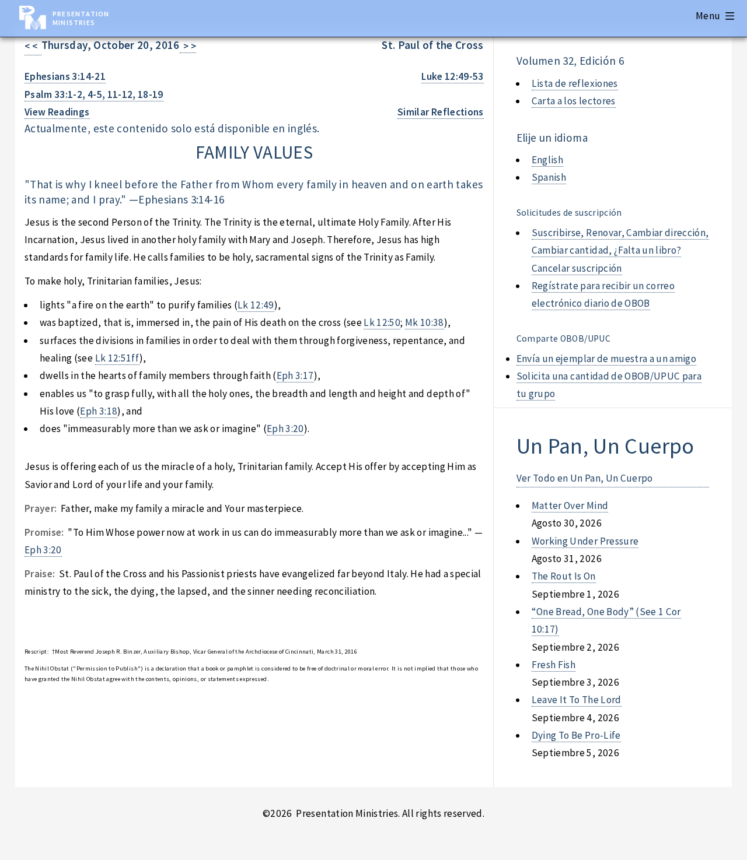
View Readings (57, 112)
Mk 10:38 (424, 322)
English (547, 159)
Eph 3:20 (285, 428)
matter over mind (570, 505)
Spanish (549, 177)
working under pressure (585, 541)
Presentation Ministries (81, 18)
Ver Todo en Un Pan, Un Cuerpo (584, 478)
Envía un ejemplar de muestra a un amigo (606, 358)
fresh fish (553, 664)
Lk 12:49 (256, 305)
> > (188, 46)
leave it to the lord (577, 699)
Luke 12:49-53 (452, 76)
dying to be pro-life (576, 735)
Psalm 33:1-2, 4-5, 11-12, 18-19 (94, 94)
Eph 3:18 (98, 411)
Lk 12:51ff (117, 358)
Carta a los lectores (574, 100)
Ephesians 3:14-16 (181, 199)
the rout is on (564, 576)
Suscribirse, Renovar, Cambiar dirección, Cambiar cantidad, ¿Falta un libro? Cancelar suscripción (620, 250)
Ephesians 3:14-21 (65, 76)
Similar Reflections (440, 112)
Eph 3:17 (295, 375)
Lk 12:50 (382, 322)
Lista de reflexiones (575, 83)
